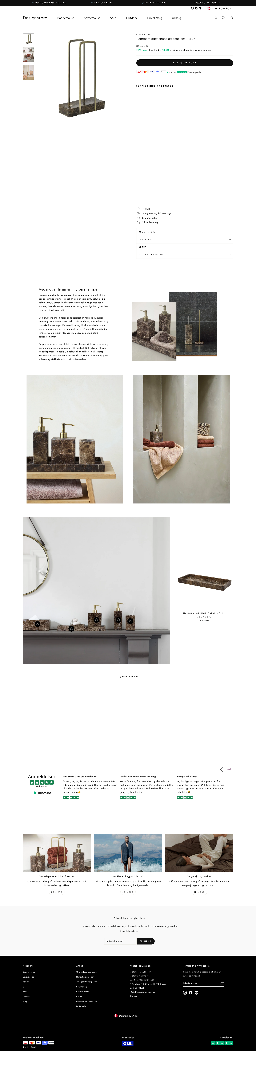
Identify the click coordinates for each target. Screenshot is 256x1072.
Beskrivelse (147, 231)
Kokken (26, 981)
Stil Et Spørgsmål (152, 254)
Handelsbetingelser (85, 976)
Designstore (35, 18)
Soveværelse (28, 976)
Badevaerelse (29, 971)
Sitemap (133, 995)
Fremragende (194, 72)
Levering (145, 239)
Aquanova (143, 34)
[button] (228, 769)
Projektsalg (81, 1006)
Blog (25, 1001)
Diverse (26, 996)
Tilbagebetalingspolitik (86, 981)
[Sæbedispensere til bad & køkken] (57, 853)
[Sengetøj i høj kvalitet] (199, 853)
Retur (143, 247)
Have (25, 991)
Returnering (81, 986)
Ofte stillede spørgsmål (86, 971)
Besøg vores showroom (86, 1001)
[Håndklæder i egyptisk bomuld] (128, 853)
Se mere (56, 892)
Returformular (82, 991)
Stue (25, 986)
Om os (79, 996)
